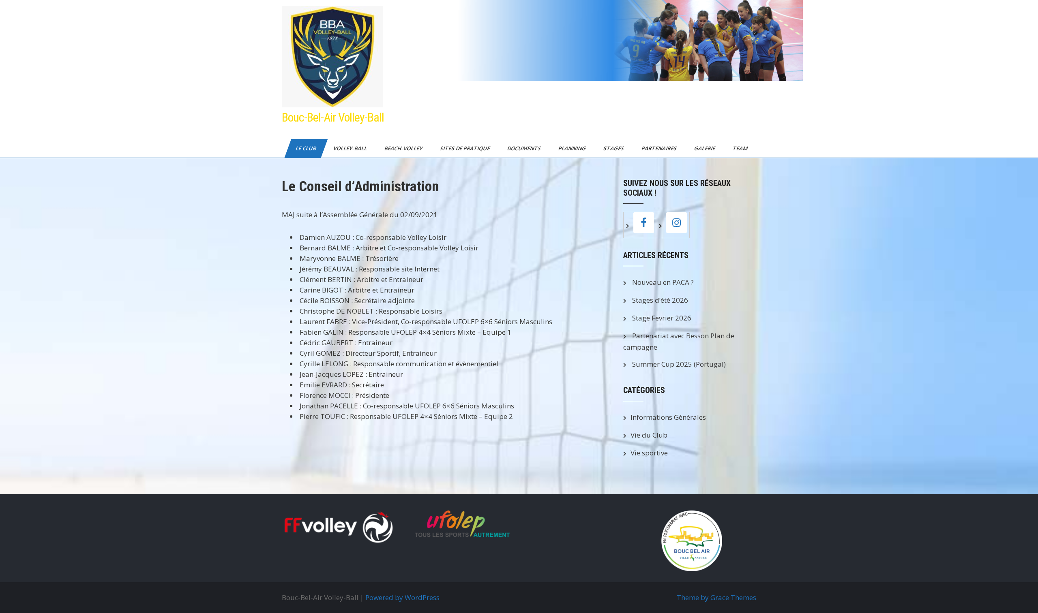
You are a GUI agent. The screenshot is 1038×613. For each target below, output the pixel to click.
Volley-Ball (350, 148)
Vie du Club (649, 435)
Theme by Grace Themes (716, 597)
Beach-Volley (404, 148)
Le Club (306, 148)
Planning (573, 148)
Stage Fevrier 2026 (661, 318)
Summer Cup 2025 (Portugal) (679, 364)
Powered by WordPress (402, 597)
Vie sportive (649, 452)
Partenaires (660, 148)
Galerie (705, 148)
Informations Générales (668, 417)
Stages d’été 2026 (660, 300)
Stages (614, 148)
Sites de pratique (465, 148)
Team (741, 148)
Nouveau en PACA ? (663, 282)
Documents (524, 148)
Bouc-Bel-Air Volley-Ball (333, 117)
